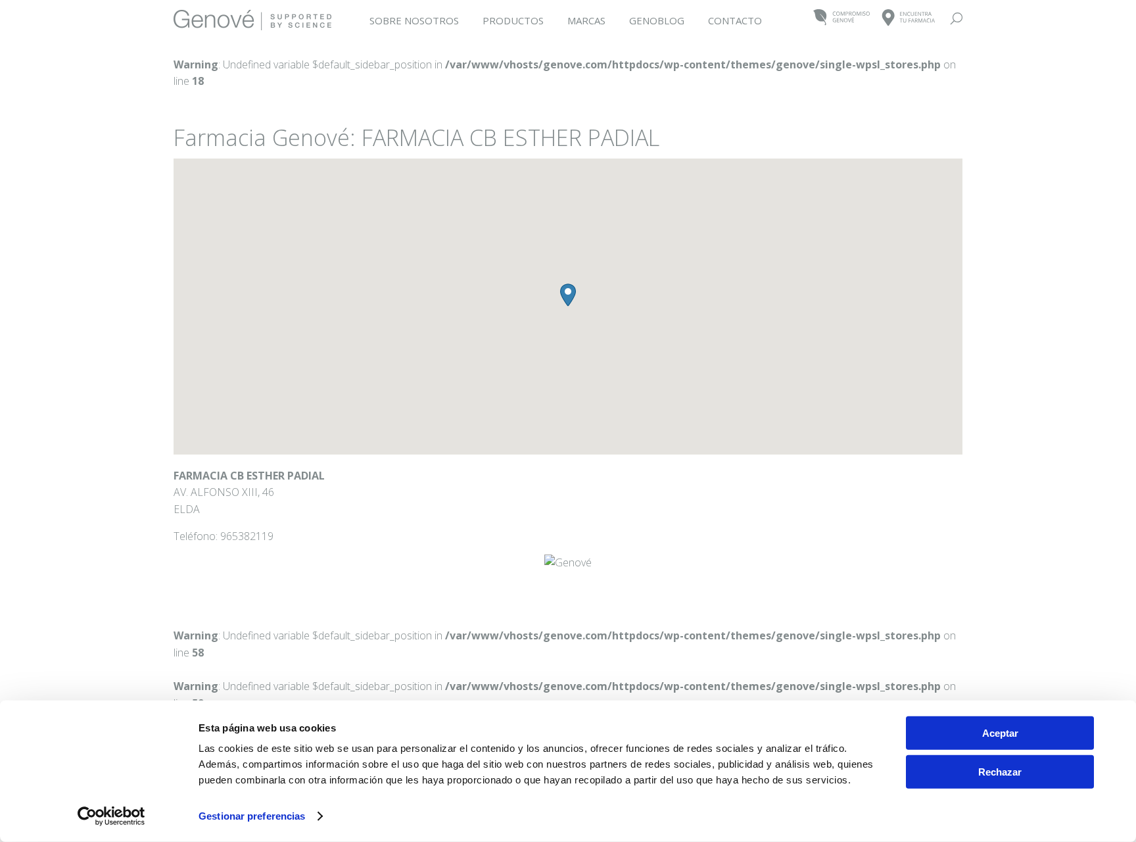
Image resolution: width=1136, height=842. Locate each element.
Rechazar (1000, 771)
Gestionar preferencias (252, 816)
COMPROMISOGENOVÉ (841, 18)
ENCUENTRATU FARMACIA (908, 18)
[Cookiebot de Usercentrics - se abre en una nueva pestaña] (111, 816)
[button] (568, 295)
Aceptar (1000, 733)
